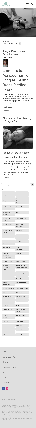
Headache (19, 230)
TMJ (4, 335)
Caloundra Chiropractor (6, 194)
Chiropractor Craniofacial (19, 225)
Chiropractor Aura (21, 218)
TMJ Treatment (6, 247)
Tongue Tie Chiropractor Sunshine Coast (7, 255)
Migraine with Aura (7, 309)
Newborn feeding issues (20, 310)
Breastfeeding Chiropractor (20, 274)
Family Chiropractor (8, 296)
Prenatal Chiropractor (21, 315)
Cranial (4, 292)
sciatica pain (6, 321)
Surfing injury (19, 329)
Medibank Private (20, 306)
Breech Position (7, 279)
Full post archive (5, 339)
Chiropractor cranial (21, 282)
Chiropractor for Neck (8, 288)
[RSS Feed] (2, 341)
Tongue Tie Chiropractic (19, 248)
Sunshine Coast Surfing (7, 330)
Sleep (4, 325)
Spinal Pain (19, 325)
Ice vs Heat (19, 300)
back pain (18, 253)
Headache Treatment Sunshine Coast (8, 301)
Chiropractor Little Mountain (7, 231)
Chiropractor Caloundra (19, 194)
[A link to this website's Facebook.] (3, 388)
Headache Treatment (21, 296)
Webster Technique (21, 335)
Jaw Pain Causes (7, 306)
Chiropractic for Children (6, 213)
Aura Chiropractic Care (7, 208)
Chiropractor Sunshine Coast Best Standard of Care (21, 201)
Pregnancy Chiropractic (6, 316)
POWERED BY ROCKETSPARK (8, 424)
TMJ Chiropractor (20, 242)
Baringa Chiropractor (21, 207)
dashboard (13, 399)
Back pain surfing (20, 261)
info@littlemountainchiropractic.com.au (11, 418)
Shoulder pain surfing (21, 321)
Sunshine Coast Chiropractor (7, 200)
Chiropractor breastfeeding (6, 283)
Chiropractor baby (7, 224)
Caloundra (19, 279)
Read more (6, 110)
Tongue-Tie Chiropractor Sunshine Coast (15, 53)
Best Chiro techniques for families (6, 267)
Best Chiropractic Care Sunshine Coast (21, 266)
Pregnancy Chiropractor (6, 243)
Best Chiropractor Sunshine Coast (7, 274)
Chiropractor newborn (22, 288)
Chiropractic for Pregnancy (6, 219)
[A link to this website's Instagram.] (7, 388)
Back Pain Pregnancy (8, 261)
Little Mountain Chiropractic (20, 237)
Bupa (17, 212)
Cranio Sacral (19, 292)
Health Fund (6, 236)
